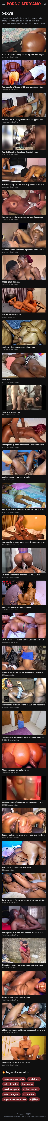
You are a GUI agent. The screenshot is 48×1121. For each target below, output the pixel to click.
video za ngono (11, 1094)
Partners (20, 1114)
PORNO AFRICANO (24, 4)
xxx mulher (29, 1094)
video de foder (11, 1084)
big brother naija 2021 (15, 1099)
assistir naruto (30, 1089)
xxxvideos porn (11, 1089)
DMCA (28, 1114)
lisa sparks (27, 1084)
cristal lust (34, 1079)
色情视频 (34, 1099)
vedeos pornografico (14, 1079)
